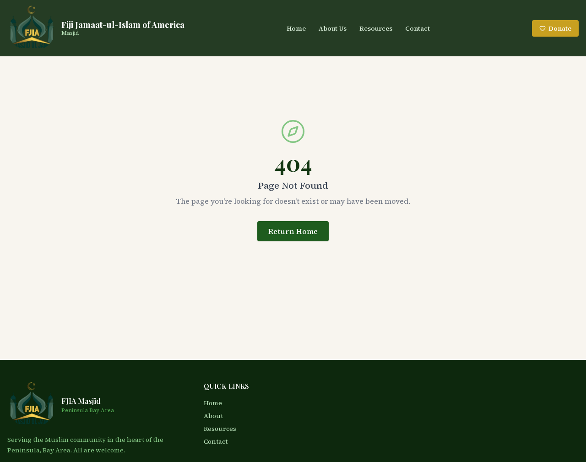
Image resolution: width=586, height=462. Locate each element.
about (213, 415)
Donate (559, 28)
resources (220, 428)
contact (216, 441)
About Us (333, 28)
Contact (417, 28)
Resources (375, 28)
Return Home (293, 231)
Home (296, 28)
